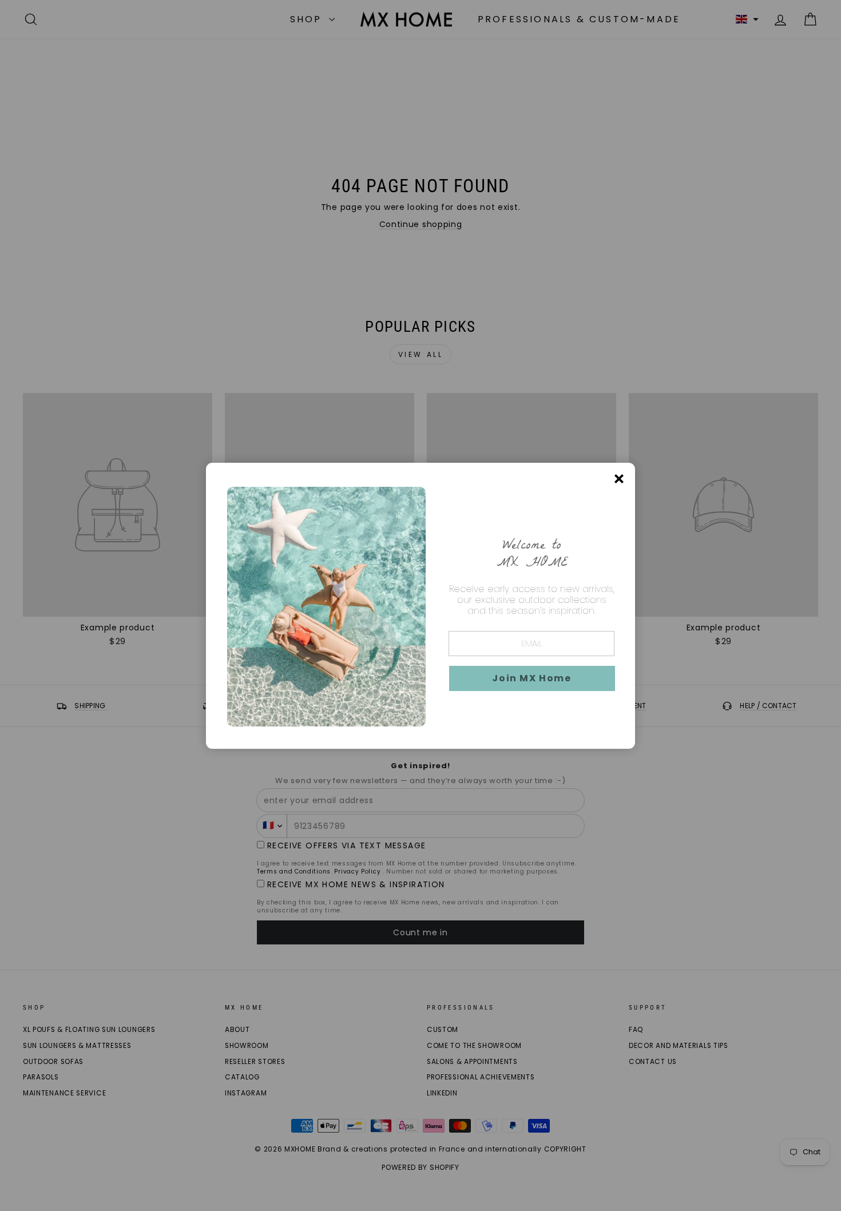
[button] (532, 678)
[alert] (420, 606)
